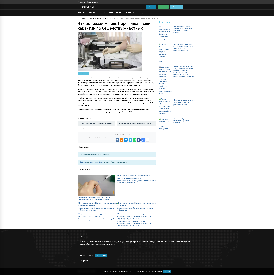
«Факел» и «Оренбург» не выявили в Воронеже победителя (182, 121)
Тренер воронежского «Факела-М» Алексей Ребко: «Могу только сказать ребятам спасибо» (184, 102)
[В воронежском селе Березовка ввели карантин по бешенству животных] (143, 140)
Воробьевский (83, 74)
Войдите (83, 162)
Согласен (167, 271)
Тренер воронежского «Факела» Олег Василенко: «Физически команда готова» (183, 29)
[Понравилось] (80, 138)
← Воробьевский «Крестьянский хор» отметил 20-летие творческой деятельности (97, 123)
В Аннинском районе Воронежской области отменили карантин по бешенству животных (94, 198)
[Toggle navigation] (194, 6)
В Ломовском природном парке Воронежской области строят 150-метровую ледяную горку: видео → (137, 123)
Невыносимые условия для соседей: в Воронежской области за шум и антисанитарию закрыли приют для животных (134, 223)
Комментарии (84, 147)
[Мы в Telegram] (192, 2)
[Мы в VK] (188, 2)
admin (112, 138)
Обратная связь (101, 255)
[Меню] (79, 6)
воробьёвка (84, 129)
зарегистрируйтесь (96, 162)
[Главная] (78, 18)
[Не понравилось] (84, 138)
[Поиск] (188, 7)
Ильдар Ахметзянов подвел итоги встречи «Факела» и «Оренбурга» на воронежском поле (183, 47)
